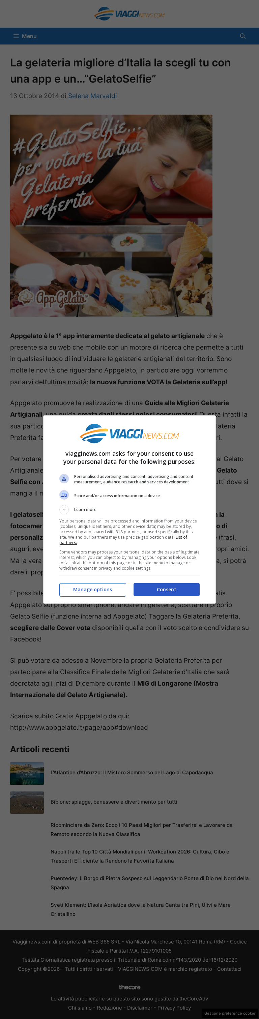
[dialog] (129, 509)
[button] (129, 509)
